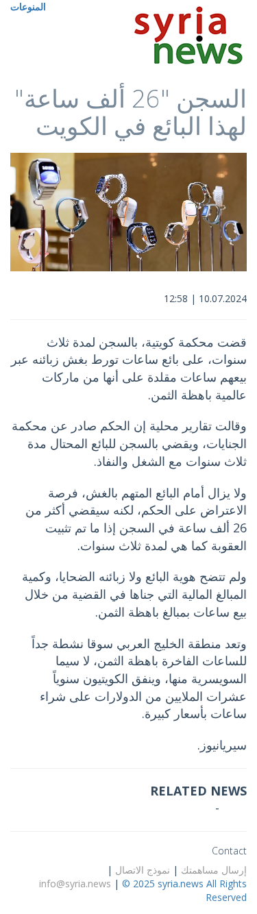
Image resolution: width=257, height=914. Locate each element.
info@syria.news (75, 883)
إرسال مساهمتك (214, 869)
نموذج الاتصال (142, 869)
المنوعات (28, 6)
